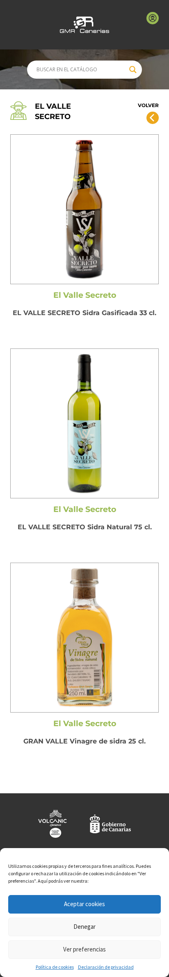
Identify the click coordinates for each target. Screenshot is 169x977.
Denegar (84, 926)
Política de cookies (55, 967)
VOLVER (148, 105)
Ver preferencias (84, 949)
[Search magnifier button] (133, 69)
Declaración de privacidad (106, 967)
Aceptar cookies (84, 904)
